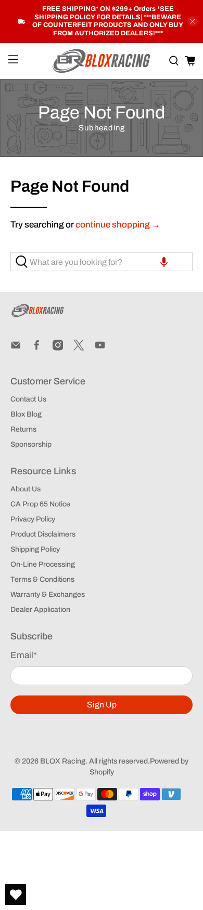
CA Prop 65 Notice (40, 504)
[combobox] (101, 261)
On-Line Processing (42, 564)
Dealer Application (40, 609)
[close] (192, 21)
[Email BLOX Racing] (15, 348)
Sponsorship (31, 444)
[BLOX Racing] (102, 61)
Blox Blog (26, 414)
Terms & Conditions (42, 579)
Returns (23, 429)
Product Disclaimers (42, 534)
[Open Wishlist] (15, 894)
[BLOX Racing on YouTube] (100, 348)
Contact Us (28, 399)
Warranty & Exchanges (47, 594)
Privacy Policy (32, 519)
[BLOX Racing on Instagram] (58, 348)
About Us (25, 489)
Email (23, 655)
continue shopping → (117, 225)
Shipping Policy (35, 549)
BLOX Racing (62, 761)
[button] (164, 261)
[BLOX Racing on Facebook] (36, 348)
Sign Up (102, 704)
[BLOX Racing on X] (78, 348)
